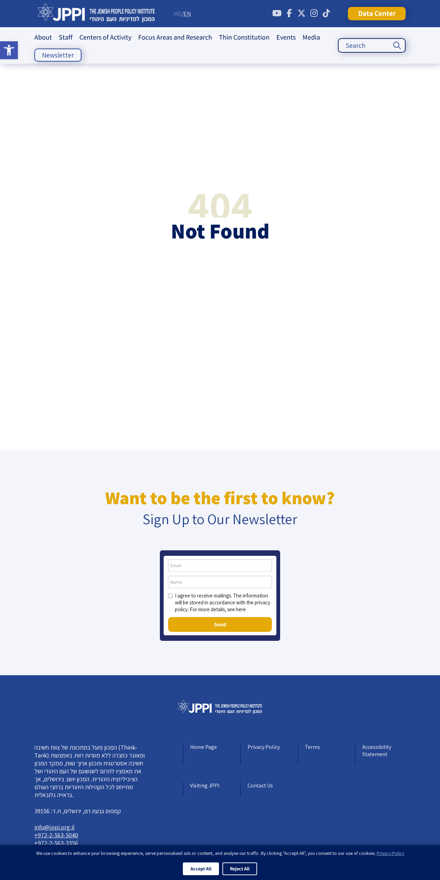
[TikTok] (326, 13)
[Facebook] (289, 13)
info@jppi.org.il (54, 827)
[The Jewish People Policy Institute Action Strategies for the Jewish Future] (96, 13)
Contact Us (260, 785)
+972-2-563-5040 (56, 835)
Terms (312, 747)
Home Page (203, 747)
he (178, 14)
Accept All (200, 869)
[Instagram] (314, 13)
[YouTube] (277, 13)
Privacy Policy (264, 747)
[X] (301, 13)
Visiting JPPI (204, 785)
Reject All (240, 869)
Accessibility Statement (376, 750)
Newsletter (58, 55)
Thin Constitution (244, 37)
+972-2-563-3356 (56, 843)
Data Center (377, 13)
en (187, 14)
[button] (9, 50)
